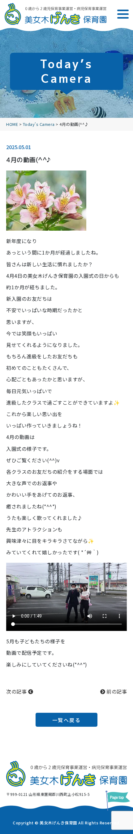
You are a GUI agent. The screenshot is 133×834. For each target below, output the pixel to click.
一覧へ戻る (66, 720)
